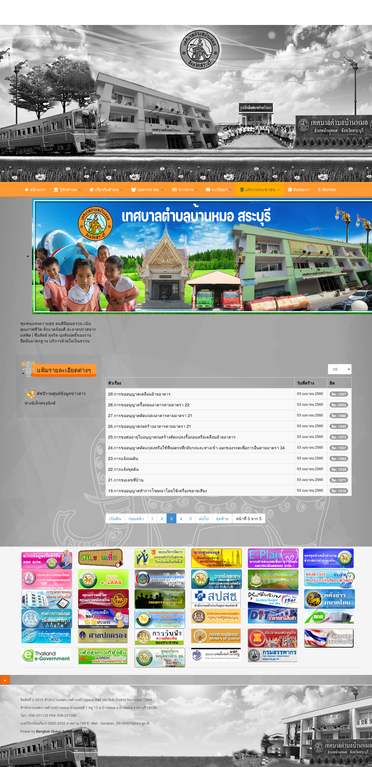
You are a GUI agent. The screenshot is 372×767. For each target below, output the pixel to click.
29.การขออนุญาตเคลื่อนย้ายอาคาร (139, 394)
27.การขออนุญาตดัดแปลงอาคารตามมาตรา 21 (150, 415)
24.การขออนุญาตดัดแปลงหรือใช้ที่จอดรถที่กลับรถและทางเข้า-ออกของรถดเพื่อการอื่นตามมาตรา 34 (196, 447)
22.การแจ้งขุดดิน (123, 469)
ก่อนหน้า (136, 518)
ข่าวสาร (186, 189)
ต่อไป (204, 518)
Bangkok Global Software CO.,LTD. (63, 731)
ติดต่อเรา (301, 189)
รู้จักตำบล (69, 189)
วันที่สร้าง (305, 383)
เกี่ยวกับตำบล (107, 189)
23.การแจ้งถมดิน (123, 458)
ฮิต (332, 383)
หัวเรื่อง (114, 383)
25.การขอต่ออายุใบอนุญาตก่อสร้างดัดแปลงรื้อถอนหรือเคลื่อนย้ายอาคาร (172, 437)
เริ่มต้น (115, 518)
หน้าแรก (37, 189)
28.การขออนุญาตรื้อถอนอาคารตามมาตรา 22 (148, 404)
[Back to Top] (5, 680)
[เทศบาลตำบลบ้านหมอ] (85, 103)
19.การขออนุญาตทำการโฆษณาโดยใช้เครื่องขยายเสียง (157, 490)
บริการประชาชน (261, 189)
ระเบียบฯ (220, 189)
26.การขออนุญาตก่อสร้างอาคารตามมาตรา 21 (149, 426)
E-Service (327, 189)
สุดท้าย (222, 518)
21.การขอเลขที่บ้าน (126, 480)
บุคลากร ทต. (149, 189)
